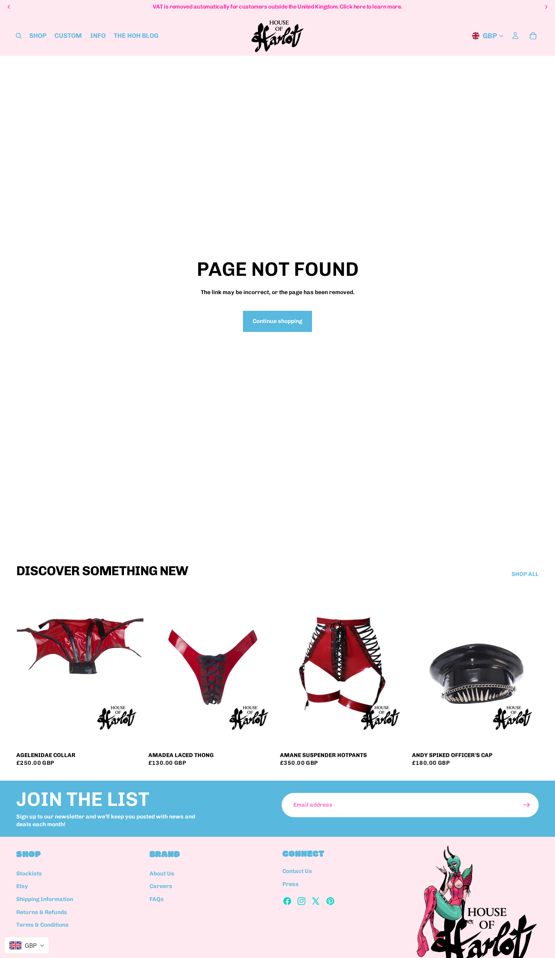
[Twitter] (316, 901)
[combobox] (26, 945)
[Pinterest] (330, 901)
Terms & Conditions (42, 924)
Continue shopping (277, 321)
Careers (161, 886)
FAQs (157, 899)
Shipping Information (44, 899)
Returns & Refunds (41, 912)
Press (290, 884)
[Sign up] (526, 805)
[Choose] (131, 734)
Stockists (29, 873)
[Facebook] (287, 901)
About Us (162, 873)
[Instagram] (301, 901)
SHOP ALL (525, 574)
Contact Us (297, 871)
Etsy (22, 886)
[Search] (19, 36)
